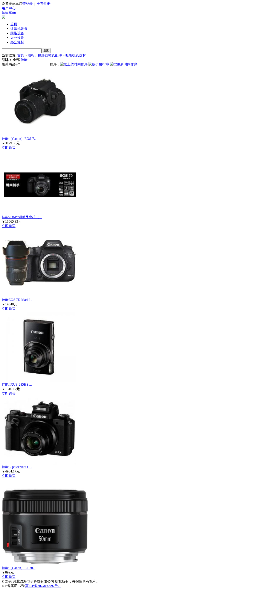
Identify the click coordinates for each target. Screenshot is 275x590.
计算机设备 (19, 28)
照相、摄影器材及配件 (45, 55)
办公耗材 (17, 42)
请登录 (28, 4)
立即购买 (8, 147)
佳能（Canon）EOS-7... (19, 138)
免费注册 (43, 4)
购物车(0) (9, 13)
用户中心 (8, 8)
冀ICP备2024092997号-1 (43, 586)
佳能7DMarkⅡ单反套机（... (22, 217)
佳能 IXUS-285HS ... (17, 384)
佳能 (24, 60)
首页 (13, 24)
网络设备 (17, 33)
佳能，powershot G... (17, 467)
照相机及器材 (75, 55)
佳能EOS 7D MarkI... (17, 300)
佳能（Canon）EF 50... (18, 568)
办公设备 (17, 37)
